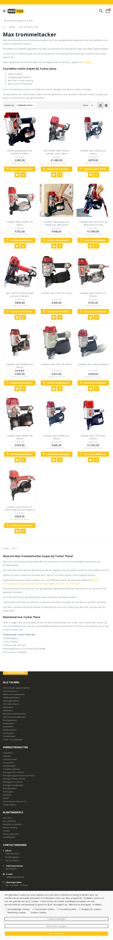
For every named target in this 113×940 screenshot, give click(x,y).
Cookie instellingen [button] (56, 919)
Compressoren (10, 759)
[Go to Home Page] (4, 27)
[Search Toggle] (101, 11)
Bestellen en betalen (12, 824)
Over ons (7, 818)
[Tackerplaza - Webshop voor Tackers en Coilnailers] (16, 11)
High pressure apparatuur (15, 717)
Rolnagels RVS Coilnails (13, 772)
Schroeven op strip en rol (14, 801)
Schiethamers (9, 736)
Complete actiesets (11, 769)
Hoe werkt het (9, 821)
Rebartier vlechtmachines (14, 713)
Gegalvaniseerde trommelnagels (35, 583)
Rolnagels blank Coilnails (14, 779)
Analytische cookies (91, 909)
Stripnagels (8, 791)
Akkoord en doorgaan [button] (56, 926)
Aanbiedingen (9, 766)
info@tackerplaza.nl (15, 877)
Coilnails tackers (10, 691)
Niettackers (8, 707)
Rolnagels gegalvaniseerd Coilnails (18, 775)
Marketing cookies (17, 912)
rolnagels (87, 62)
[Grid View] (100, 105)
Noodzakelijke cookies (19, 909)
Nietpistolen (8, 723)
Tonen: (85, 105)
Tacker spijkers (9, 804)
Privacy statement (11, 834)
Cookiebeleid (9, 837)
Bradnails (7, 795)
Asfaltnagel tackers (11, 697)
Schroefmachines (11, 704)
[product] (19, 129)
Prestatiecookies (68, 909)
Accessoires (8, 762)
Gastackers (8, 710)
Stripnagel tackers (11, 701)
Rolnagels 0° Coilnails (12, 782)
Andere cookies (38, 912)
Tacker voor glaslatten (13, 739)
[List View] (106, 105)
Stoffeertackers (10, 730)
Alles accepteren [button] (56, 933)
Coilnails (7, 756)
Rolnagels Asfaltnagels (13, 785)
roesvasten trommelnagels (67, 583)
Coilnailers (8, 753)
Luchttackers (8, 733)
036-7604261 (11, 868)
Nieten (6, 798)
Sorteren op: (9, 105)
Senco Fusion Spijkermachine (16, 688)
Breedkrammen (10, 788)
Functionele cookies (45, 909)
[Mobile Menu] (5, 11)
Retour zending (10, 827)
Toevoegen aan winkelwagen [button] (21, 169)
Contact (6, 831)
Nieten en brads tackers (14, 694)
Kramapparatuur (10, 720)
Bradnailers (8, 726)
